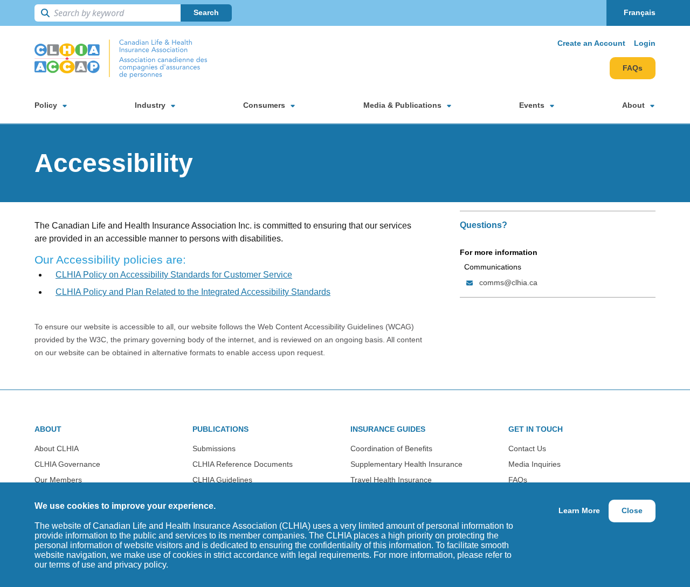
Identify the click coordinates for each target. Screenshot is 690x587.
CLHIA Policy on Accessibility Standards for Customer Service (174, 274)
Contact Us (527, 448)
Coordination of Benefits (391, 448)
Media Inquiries (534, 464)
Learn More (579, 510)
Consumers (264, 105)
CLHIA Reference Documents (242, 464)
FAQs (633, 68)
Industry (150, 105)
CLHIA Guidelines (222, 479)
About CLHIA (56, 448)
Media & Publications (402, 105)
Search (206, 12)
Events (531, 105)
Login (645, 43)
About (633, 105)
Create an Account (591, 43)
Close (632, 510)
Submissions (214, 448)
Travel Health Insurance (391, 479)
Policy (45, 105)
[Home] (120, 59)
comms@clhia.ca (508, 282)
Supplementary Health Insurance (406, 464)
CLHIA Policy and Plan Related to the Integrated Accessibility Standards (193, 291)
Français (640, 12)
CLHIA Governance (67, 464)
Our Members (58, 479)
